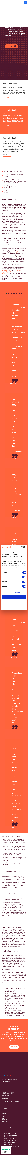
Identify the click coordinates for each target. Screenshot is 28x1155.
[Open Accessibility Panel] (25, 2)
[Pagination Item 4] (14, 293)
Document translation (8, 1092)
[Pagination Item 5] (16, 293)
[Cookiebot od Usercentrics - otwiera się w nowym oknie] (20, 547)
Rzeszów (4, 1119)
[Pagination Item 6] (19, 293)
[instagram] (7, 1075)
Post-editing (5, 1097)
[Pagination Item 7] (21, 293)
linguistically (18, 252)
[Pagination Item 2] (8, 293)
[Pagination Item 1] (6, 293)
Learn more (7, 97)
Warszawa (4, 1121)
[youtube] (10, 1075)
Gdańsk (4, 1113)
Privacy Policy (6, 1098)
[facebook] (2, 1075)
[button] (6, 24)
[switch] (24, 577)
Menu (21, 7)
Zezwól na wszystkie (14, 597)
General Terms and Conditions (10, 1101)
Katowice (4, 1115)
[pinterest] (13, 1075)
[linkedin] (4, 1075)
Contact (11, 46)
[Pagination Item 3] (11, 293)
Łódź (3, 1118)
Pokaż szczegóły (19, 592)
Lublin (3, 1116)
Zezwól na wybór (14, 602)
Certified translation (7, 1093)
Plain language (6, 1095)
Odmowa (14, 606)
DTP (18, 275)
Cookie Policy (5, 1100)
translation (4, 270)
